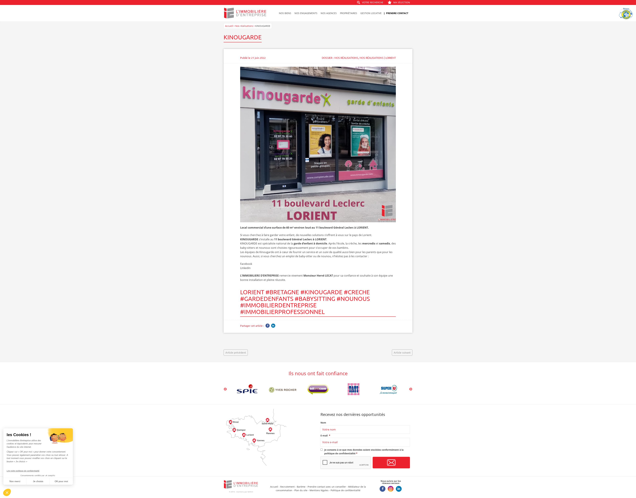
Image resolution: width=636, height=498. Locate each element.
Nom (323, 422)
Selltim (250, 492)
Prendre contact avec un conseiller (327, 486)
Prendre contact (397, 13)
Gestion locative (371, 13)
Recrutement (287, 486)
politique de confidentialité (339, 453)
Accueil (229, 25)
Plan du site (300, 490)
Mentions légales (319, 490)
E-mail (325, 435)
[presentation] (345, 462)
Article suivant (402, 352)
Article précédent (235, 352)
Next (410, 389)
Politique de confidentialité (345, 490)
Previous (225, 389)
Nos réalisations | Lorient (378, 57)
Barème (301, 486)
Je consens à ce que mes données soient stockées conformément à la (363, 451)
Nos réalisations (244, 25)
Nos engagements (305, 13)
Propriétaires (348, 13)
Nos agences (329, 13)
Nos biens (285, 13)
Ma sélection (401, 2)
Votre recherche (372, 2)
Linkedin (245, 268)
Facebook (246, 264)
